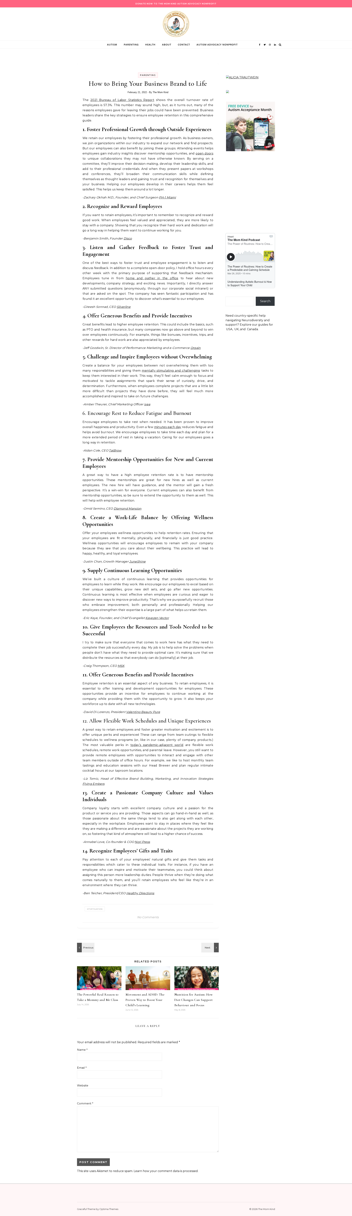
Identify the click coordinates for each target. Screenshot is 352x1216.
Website (82, 1085)
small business (94, 908)
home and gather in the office (152, 278)
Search (265, 301)
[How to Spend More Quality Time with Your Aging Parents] (210, 947)
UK (236, 329)
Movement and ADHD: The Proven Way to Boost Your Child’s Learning (145, 999)
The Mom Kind (160, 92)
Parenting (131, 44)
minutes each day (167, 427)
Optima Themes (108, 1209)
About (166, 44)
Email (82, 1067)
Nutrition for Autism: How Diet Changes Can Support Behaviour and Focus (193, 999)
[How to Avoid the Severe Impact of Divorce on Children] (85, 947)
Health (150, 44)
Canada (252, 329)
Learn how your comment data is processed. (166, 1171)
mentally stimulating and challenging (171, 370)
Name (82, 1049)
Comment (85, 1103)
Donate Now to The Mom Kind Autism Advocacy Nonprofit (176, 3)
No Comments (148, 917)
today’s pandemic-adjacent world (156, 745)
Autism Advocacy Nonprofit (217, 44)
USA (229, 329)
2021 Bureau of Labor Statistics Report (122, 100)
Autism (112, 44)
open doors (204, 153)
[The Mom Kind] (176, 25)
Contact (184, 44)
